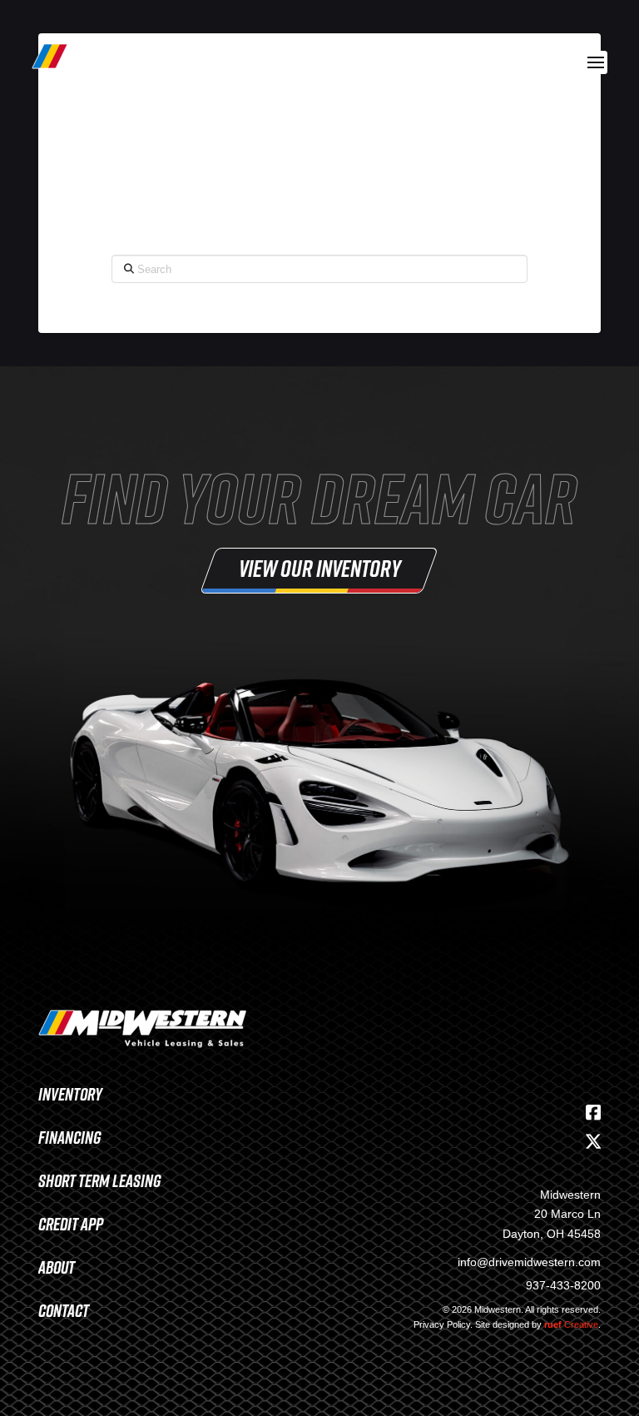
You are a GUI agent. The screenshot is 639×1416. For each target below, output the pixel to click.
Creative (571, 1324)
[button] (595, 62)
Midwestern (570, 1194)
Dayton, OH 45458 (552, 1233)
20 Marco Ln (567, 1213)
